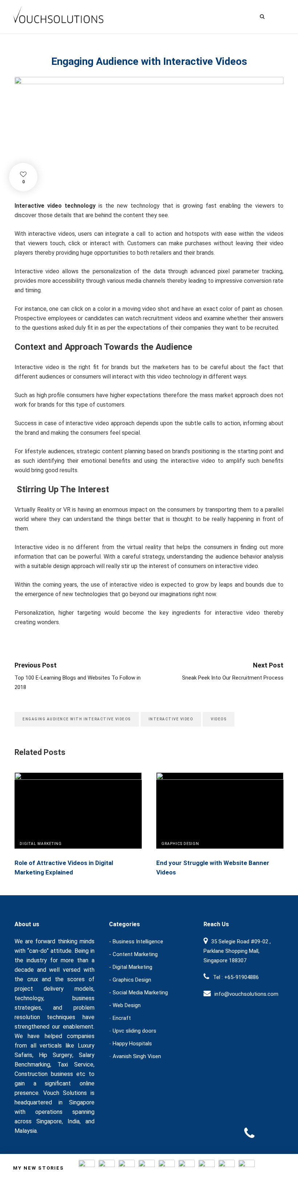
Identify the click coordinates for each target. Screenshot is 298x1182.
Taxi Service (75, 1064)
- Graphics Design (130, 979)
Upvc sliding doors (134, 1031)
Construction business (44, 1074)
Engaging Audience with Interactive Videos (77, 719)
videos (218, 719)
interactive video (171, 719)
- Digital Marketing (130, 967)
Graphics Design (180, 844)
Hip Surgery (55, 1055)
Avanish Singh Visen (137, 1056)
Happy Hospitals (132, 1043)
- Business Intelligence (136, 941)
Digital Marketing (41, 844)
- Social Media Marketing (138, 992)
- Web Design (125, 1005)
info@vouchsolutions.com (246, 994)
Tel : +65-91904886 (236, 977)
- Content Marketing (133, 954)
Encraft (122, 1018)
